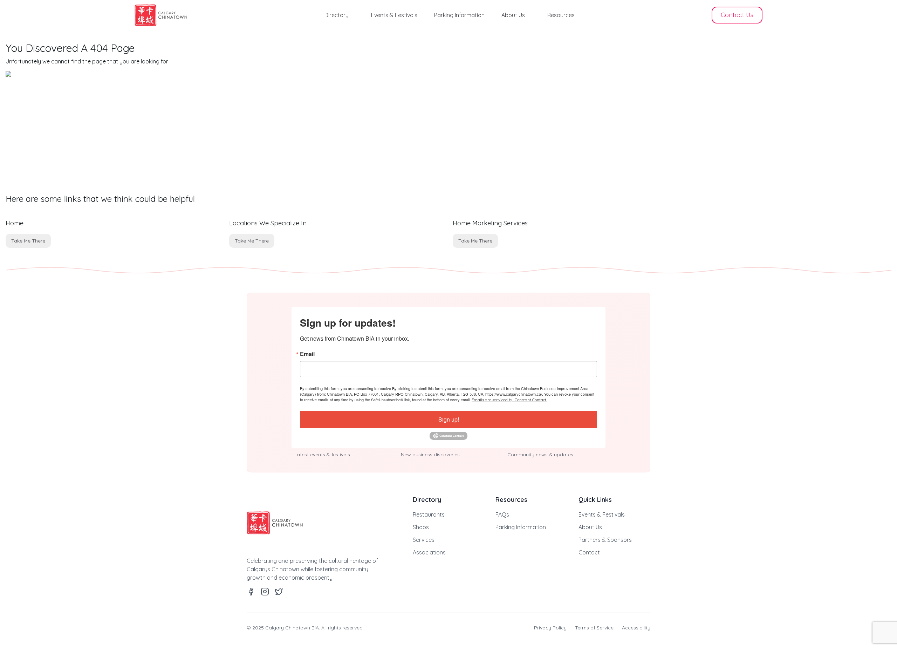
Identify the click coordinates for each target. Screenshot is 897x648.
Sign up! (448, 419)
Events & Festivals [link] (601, 514)
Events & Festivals (394, 15)
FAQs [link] (502, 514)
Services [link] (423, 539)
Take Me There (28, 241)
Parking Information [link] (520, 527)
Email (307, 354)
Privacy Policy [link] (550, 628)
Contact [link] (589, 552)
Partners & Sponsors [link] (605, 539)
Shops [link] (421, 527)
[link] (161, 15)
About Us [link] (590, 527)
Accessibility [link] (636, 628)
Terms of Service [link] (594, 628)
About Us (513, 15)
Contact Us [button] (737, 15)
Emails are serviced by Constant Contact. (509, 399)
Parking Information (459, 15)
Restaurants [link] (429, 514)
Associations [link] (429, 552)
